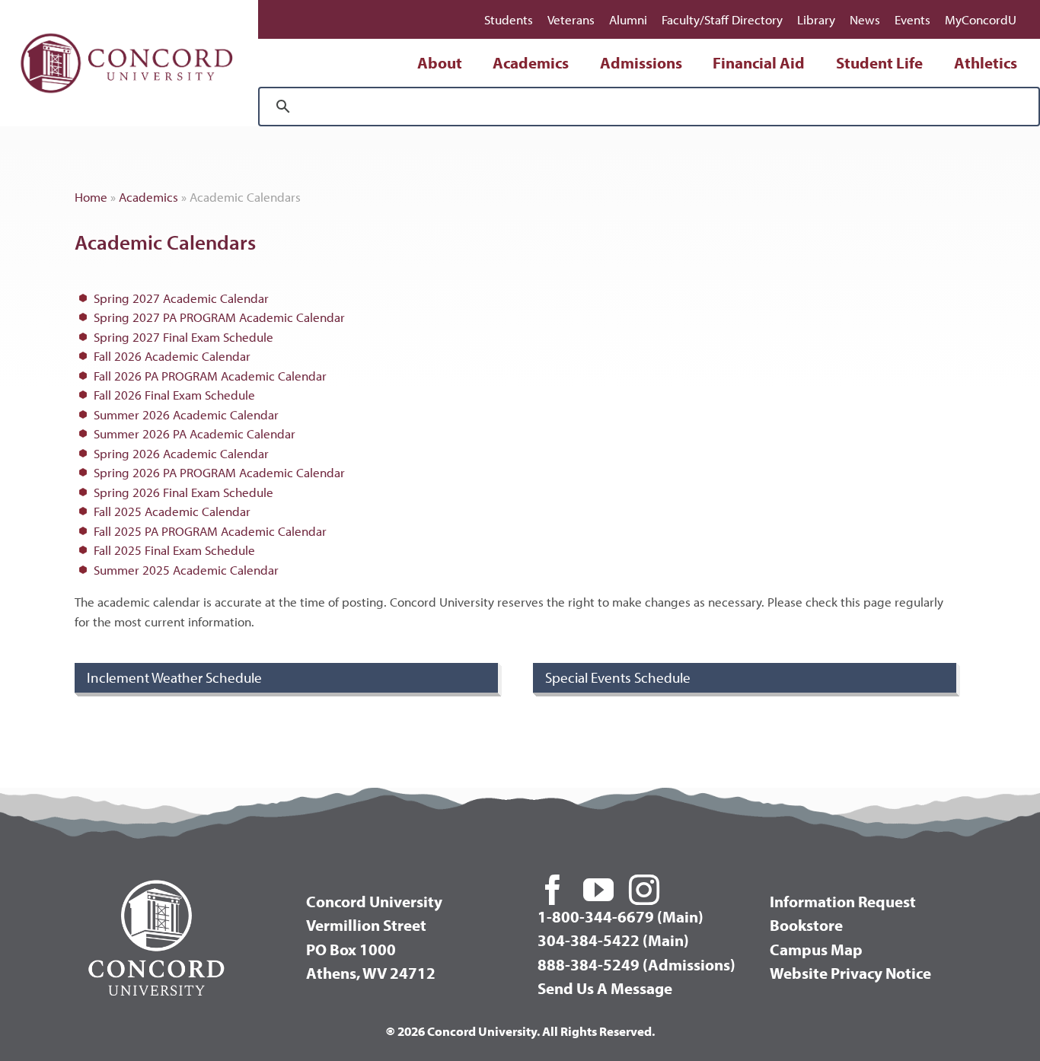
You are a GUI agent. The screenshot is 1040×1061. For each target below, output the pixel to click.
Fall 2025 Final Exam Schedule (174, 550)
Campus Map (816, 949)
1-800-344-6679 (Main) (620, 916)
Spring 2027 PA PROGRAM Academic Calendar (219, 317)
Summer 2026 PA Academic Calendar (194, 433)
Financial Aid (759, 62)
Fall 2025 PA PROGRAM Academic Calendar (210, 531)
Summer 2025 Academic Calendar (186, 570)
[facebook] (553, 890)
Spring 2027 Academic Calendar (181, 298)
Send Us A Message (605, 988)
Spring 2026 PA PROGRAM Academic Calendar (219, 472)
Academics (531, 62)
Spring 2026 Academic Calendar (181, 453)
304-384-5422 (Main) (613, 940)
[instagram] (644, 890)
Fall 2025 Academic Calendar (172, 511)
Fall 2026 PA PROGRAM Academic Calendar (210, 376)
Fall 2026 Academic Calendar (172, 356)
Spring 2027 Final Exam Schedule (183, 337)
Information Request (843, 901)
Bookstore (806, 925)
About (439, 62)
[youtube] (598, 890)
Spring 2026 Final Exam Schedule (183, 492)
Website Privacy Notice (850, 973)
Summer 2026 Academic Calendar (186, 414)
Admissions (641, 62)
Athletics (985, 62)
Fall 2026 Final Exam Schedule (174, 395)
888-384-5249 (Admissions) (636, 964)
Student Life (879, 62)
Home (91, 197)
